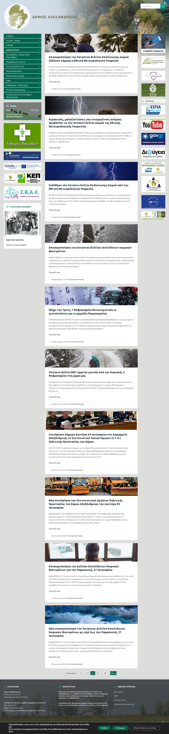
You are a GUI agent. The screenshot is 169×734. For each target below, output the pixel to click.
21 (98, 673)
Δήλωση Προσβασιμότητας (124, 704)
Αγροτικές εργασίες (15, 240)
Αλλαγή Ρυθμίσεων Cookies (144, 728)
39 (105, 673)
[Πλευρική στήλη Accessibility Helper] (166, 3)
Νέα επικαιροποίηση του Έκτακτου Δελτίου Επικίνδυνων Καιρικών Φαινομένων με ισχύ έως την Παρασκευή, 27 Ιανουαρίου (87, 632)
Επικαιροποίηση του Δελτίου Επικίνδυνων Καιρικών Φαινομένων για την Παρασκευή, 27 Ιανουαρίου (84, 568)
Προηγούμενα (71, 673)
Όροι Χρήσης (118, 692)
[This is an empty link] (91, 43)
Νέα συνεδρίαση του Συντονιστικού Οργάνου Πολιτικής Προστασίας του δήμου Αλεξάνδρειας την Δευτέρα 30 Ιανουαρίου (86, 503)
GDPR (116, 696)
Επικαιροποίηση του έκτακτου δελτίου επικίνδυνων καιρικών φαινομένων (90, 249)
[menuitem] (22, 36)
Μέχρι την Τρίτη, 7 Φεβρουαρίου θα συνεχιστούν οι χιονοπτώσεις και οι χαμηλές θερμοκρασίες (83, 311)
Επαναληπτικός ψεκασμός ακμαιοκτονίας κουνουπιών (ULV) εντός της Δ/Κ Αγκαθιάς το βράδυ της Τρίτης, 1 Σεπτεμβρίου (83, 704)
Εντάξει (104, 728)
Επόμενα (113, 673)
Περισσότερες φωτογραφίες (16, 245)
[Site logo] (41, 29)
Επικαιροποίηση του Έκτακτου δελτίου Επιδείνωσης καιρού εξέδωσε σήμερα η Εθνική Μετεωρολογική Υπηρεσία (89, 58)
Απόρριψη (120, 728)
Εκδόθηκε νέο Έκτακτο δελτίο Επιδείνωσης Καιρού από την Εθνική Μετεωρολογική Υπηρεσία (88, 187)
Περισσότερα (54, 81)
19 (88, 673)
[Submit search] (162, 6)
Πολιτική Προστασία (73, 89)
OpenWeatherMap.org (14, 116)
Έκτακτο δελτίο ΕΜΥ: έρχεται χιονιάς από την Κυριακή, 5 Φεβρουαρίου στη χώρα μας (87, 374)
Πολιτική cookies (120, 700)
